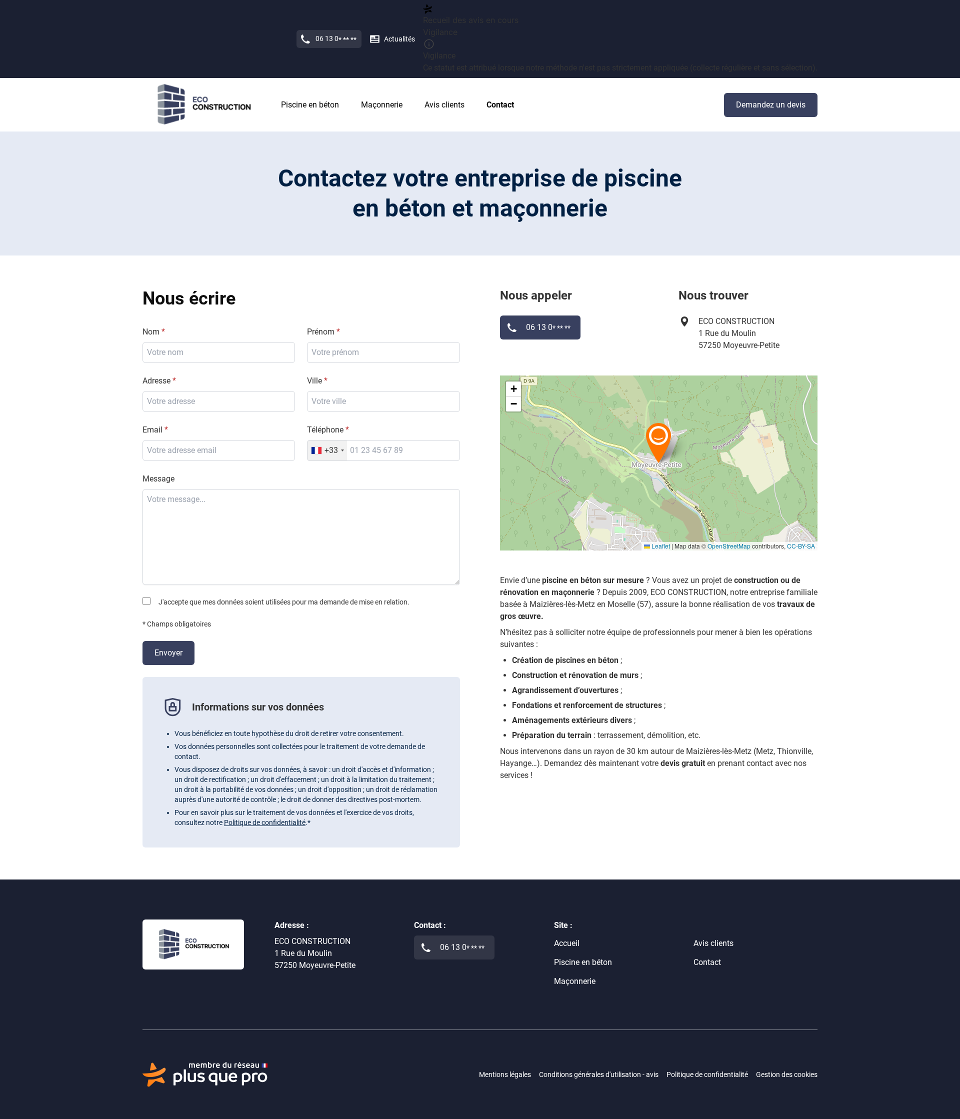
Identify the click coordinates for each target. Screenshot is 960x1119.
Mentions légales (505, 1074)
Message (158, 479)
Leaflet (660, 546)
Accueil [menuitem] (567, 943)
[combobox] (383, 401)
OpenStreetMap (729, 546)
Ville (314, 381)
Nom (151, 331)
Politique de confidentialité (265, 822)
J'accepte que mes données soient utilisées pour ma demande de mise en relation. (284, 602)
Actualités (399, 39)
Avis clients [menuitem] (444, 105)
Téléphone (325, 429)
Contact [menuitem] (500, 105)
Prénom (320, 331)
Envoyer (168, 653)
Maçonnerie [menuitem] (381, 105)
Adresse (156, 381)
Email (152, 429)
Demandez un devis (771, 105)
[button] (658, 442)
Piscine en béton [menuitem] (310, 105)
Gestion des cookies (787, 1074)
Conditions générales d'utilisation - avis (598, 1074)
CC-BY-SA (801, 546)
